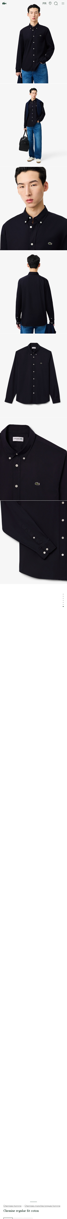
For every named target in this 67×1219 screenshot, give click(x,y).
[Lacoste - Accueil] (4, 3)
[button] (50, 3)
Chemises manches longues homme (42, 1206)
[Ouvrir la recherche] (56, 3)
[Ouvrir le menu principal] (63, 3)
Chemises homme (12, 1206)
